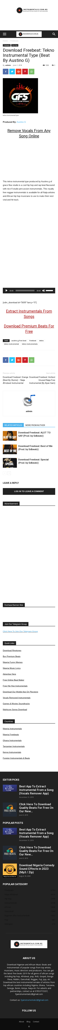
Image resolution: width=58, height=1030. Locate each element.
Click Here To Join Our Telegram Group (20, 631)
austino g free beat (18, 340)
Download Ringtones (12, 650)
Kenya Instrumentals (12, 752)
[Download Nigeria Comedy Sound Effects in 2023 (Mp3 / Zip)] (10, 871)
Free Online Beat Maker (13, 680)
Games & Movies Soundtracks (16, 703)
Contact (36, 1021)
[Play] (6, 290)
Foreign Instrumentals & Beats (16, 758)
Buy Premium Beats (11, 656)
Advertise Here (9, 674)
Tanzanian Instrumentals (14, 746)
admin (8, 65)
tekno (41, 340)
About (21, 1021)
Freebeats (14, 41)
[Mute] (43, 290)
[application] (29, 290)
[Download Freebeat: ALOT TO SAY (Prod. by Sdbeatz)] (10, 436)
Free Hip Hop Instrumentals (15, 686)
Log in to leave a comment (29, 491)
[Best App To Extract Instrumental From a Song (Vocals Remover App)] (10, 788)
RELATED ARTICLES (13, 425)
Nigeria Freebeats (11, 734)
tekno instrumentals (30, 344)
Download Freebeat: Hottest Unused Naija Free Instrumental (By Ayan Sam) (42, 380)
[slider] (50, 290)
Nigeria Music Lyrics (12, 668)
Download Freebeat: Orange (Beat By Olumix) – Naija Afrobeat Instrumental (15, 380)
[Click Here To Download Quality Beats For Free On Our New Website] (10, 810)
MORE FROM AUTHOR (35, 425)
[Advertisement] (29, 25)
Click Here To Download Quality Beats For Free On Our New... (36, 808)
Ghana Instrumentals (12, 740)
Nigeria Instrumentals (12, 728)
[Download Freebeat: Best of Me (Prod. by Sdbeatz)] (10, 449)
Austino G (21, 122)
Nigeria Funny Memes (13, 662)
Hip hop (14, 45)
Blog (28, 1021)
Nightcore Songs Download (15, 709)
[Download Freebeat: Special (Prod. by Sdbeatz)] (10, 463)
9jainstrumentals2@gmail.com (34, 1000)
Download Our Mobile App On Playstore (20, 692)
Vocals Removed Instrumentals (16, 698)
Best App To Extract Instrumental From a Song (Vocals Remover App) (36, 790)
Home (5, 41)
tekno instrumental (11, 344)
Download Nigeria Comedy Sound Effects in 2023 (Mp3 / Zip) (36, 869)
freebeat (32, 340)
